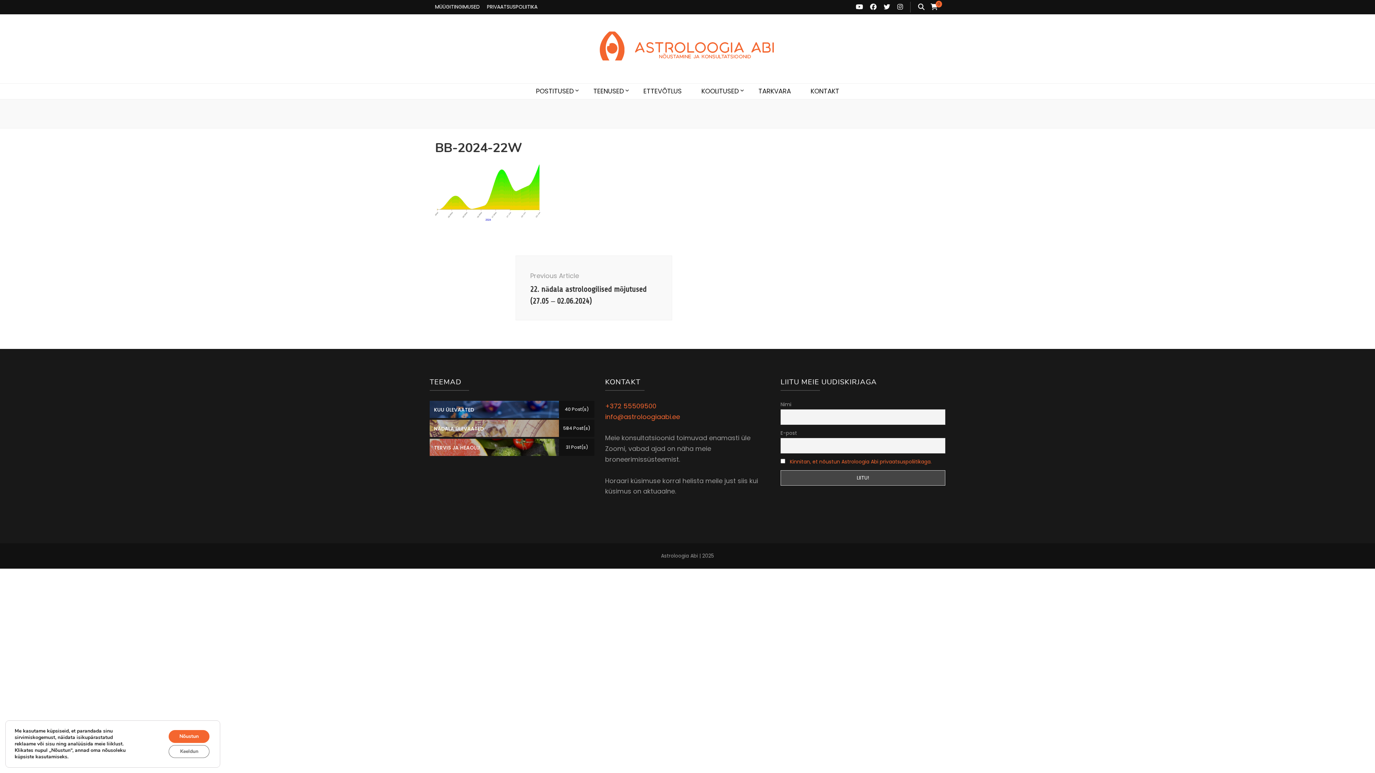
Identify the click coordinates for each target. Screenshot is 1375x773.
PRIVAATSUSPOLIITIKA (512, 6)
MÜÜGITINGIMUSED (457, 6)
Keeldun (189, 751)
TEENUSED (608, 91)
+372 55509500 (630, 406)
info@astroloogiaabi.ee (642, 416)
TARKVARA (774, 91)
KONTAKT (825, 91)
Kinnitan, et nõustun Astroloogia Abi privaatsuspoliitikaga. (861, 461)
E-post (789, 433)
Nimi (786, 404)
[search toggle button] (921, 7)
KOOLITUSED (720, 91)
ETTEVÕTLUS (662, 91)
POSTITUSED (555, 91)
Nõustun (189, 736)
